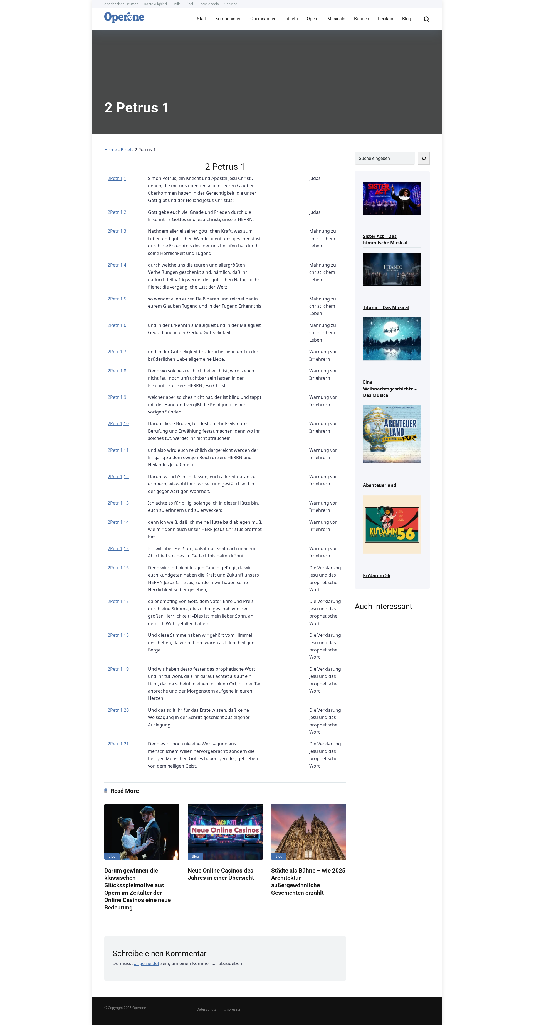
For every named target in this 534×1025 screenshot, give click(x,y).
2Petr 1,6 (117, 325)
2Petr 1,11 (118, 450)
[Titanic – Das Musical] (392, 268)
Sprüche (230, 4)
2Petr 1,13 (118, 503)
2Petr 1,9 (117, 397)
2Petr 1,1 (117, 178)
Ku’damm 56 (376, 575)
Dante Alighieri (155, 4)
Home (110, 150)
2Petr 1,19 (118, 669)
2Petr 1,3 (117, 231)
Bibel (189, 4)
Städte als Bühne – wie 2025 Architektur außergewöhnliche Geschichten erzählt (308, 881)
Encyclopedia (209, 4)
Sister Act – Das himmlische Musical (385, 239)
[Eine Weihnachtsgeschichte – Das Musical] (392, 338)
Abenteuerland (379, 485)
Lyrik (176, 4)
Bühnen (361, 18)
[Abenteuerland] (392, 434)
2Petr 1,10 (118, 423)
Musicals (336, 18)
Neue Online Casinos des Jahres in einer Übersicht (221, 874)
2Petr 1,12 (118, 476)
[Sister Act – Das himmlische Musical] (392, 197)
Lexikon (385, 18)
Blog (406, 18)
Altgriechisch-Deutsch (121, 4)
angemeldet (146, 963)
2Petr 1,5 (117, 299)
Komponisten (228, 18)
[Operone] (124, 16)
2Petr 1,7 (117, 352)
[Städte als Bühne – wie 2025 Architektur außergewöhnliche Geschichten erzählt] (308, 832)
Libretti (291, 18)
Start (201, 18)
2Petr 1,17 (118, 601)
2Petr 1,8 (117, 371)
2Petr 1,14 (118, 522)
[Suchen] (424, 158)
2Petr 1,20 (118, 710)
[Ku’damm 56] (392, 524)
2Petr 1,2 (117, 212)
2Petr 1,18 (118, 635)
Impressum (233, 1009)
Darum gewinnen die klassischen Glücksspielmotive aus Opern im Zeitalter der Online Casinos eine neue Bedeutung (137, 889)
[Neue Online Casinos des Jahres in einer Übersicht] (225, 832)
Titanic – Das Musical (386, 307)
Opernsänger (262, 18)
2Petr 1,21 (118, 744)
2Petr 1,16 (118, 568)
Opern (312, 18)
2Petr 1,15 (118, 548)
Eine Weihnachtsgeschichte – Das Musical (390, 388)
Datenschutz (206, 1009)
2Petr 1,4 (117, 265)
